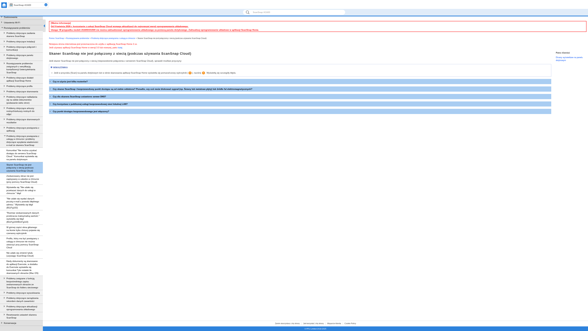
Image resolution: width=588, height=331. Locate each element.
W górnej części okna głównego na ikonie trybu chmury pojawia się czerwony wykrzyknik (23, 230)
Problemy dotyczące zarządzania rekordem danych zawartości (22, 299)
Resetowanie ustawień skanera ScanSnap (21, 316)
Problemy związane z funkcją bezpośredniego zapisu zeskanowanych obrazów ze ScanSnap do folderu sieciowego (22, 283)
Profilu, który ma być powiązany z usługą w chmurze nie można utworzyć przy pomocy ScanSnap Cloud (22, 243)
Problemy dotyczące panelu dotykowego (19, 56)
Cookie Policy (350, 323)
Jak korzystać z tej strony (313, 323)
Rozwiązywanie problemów (17, 28)
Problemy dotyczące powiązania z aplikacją (22, 129)
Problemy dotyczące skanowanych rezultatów (23, 121)
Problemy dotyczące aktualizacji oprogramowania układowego (21, 308)
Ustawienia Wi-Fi (12, 22)
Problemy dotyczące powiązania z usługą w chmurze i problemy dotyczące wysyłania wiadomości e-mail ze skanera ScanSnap (22, 140)
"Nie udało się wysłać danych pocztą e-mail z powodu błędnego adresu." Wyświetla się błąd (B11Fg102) (22, 203)
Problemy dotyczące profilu (19, 86)
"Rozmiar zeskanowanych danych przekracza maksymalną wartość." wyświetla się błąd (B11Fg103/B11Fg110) (23, 217)
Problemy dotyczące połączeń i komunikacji (21, 48)
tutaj (120, 47)
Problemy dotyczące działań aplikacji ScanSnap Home (20, 79)
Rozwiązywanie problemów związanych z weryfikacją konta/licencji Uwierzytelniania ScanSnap (20, 68)
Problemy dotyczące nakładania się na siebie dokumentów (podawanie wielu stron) (21, 100)
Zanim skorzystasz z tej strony (287, 323)
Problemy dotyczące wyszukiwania (23, 293)
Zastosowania (10, 17)
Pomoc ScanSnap (56, 38)
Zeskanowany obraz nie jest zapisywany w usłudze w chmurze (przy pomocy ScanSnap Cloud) (22, 179)
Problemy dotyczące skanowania (22, 91)
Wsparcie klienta (334, 323)
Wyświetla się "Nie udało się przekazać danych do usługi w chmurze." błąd (21, 190)
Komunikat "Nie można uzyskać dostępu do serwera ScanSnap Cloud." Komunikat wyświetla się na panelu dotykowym (22, 155)
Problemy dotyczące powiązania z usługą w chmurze (113, 38)
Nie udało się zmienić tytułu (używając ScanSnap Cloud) (20, 254)
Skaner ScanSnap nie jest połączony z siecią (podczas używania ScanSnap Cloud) (20, 168)
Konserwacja (10, 323)
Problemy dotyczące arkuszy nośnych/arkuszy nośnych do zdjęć (20, 111)
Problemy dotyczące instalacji (20, 41)
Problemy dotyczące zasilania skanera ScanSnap (20, 34)
